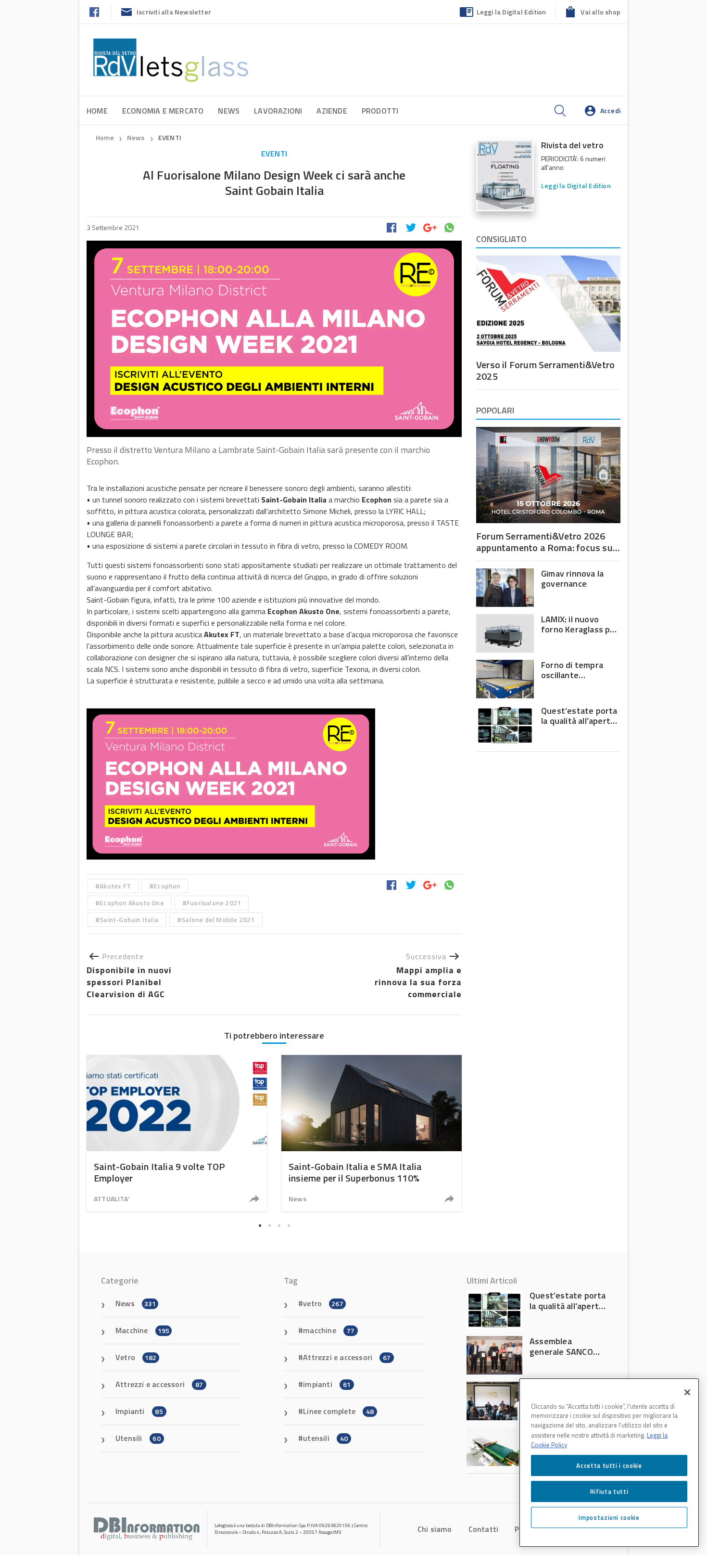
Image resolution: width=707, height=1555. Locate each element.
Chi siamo (434, 1529)
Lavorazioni (278, 110)
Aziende (331, 110)
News (229, 110)
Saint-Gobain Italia (129, 919)
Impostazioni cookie (609, 1517)
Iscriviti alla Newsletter (174, 12)
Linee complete (338, 1411)
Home (97, 110)
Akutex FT (115, 886)
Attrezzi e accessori (159, 1384)
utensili (325, 1438)
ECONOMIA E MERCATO (163, 110)
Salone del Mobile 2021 (217, 919)
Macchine (142, 1330)
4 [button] (288, 1225)
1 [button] (260, 1225)
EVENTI (169, 137)
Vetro (136, 1357)
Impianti (139, 1411)
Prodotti (380, 110)
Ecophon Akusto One (132, 903)
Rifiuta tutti (609, 1491)
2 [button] (269, 1225)
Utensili (138, 1438)
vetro (323, 1303)
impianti (327, 1384)
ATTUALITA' (111, 1199)
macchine (328, 1330)
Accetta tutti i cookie (609, 1465)
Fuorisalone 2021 (214, 903)
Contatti (483, 1529)
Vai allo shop (600, 12)
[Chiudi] (687, 1392)
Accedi (610, 110)
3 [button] (279, 1225)
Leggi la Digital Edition (511, 12)
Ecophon (166, 886)
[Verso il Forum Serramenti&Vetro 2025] (548, 304)
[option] (176, 1133)
